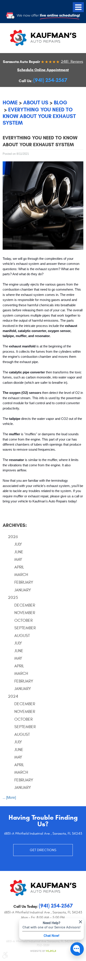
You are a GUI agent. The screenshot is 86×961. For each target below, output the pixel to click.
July (18, 544)
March (21, 574)
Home (10, 102)
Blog (60, 102)
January (22, 590)
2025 (13, 597)
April (19, 567)
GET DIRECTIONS (43, 850)
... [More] (9, 797)
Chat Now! (51, 935)
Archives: (15, 525)
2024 (13, 696)
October (23, 620)
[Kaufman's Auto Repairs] (43, 38)
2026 (13, 536)
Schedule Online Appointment (43, 70)
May (18, 559)
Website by (43, 951)
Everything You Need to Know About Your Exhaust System (39, 116)
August (22, 635)
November (24, 612)
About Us (35, 102)
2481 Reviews (72, 61)
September (25, 627)
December (24, 605)
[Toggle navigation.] (78, 7)
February (23, 582)
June (18, 552)
